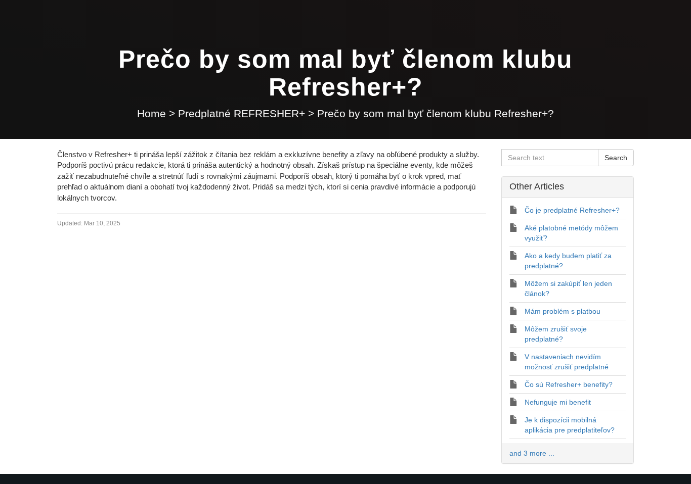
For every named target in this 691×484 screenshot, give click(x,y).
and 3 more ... (531, 453)
